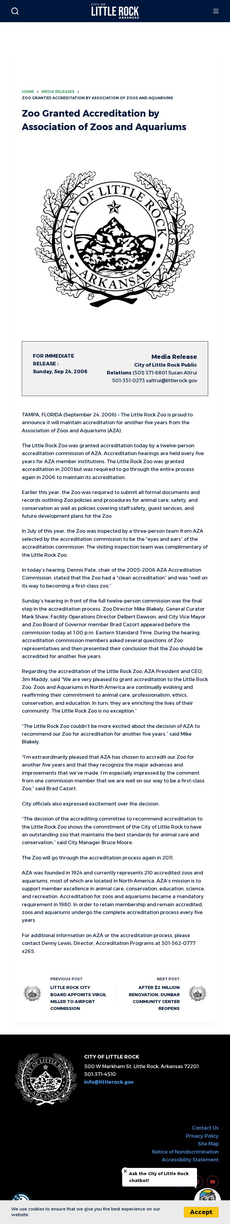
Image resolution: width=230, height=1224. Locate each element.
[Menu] (216, 11)
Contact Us (205, 1128)
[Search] (15, 11)
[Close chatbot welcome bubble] (125, 1171)
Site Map (208, 1144)
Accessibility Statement (190, 1160)
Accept (201, 1212)
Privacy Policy (202, 1136)
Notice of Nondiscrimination (185, 1152)
